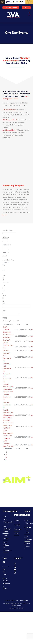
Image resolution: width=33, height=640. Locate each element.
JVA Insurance (28, 538)
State (4, 311)
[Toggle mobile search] (29, 14)
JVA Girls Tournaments (6, 519)
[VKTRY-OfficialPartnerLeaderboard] (16, 1)
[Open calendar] (3, 278)
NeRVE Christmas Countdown (6, 329)
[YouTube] (15, 570)
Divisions (6, 252)
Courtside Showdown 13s (6, 397)
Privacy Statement (16, 605)
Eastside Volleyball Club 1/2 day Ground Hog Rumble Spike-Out (8, 415)
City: (4, 303)
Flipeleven (21, 608)
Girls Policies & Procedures (6, 546)
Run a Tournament (28, 522)
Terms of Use (25, 603)
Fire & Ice (6, 351)
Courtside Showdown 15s (6, 404)
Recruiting (17, 529)
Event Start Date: (8, 260)
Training (17, 525)
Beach (17, 533)
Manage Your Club (28, 529)
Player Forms (28, 545)
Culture (17, 521)
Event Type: (7, 245)
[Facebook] (15, 564)
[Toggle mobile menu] (29, 13)
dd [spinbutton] (3, 270)
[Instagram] (15, 573)
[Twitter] (15, 567)
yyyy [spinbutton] (4, 275)
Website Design (13, 608)
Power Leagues (6, 537)
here (4, 215)
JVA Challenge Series (6, 528)
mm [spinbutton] (4, 265)
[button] (4, 480)
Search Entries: (8, 230)
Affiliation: (6, 237)
